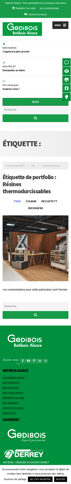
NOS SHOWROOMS (49, 8)
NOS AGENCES (11, 403)
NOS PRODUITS (11, 383)
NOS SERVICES (11, 388)
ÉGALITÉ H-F (9, 413)
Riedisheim (35, 208)
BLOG (35, 102)
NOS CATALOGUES (13, 393)
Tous (17, 201)
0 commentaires (51, 165)
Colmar (31, 201)
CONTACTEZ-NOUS (13, 408)
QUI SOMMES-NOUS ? (14, 378)
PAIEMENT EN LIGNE (13, 398)
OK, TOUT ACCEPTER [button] (40, 479)
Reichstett (49, 201)
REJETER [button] (60, 479)
